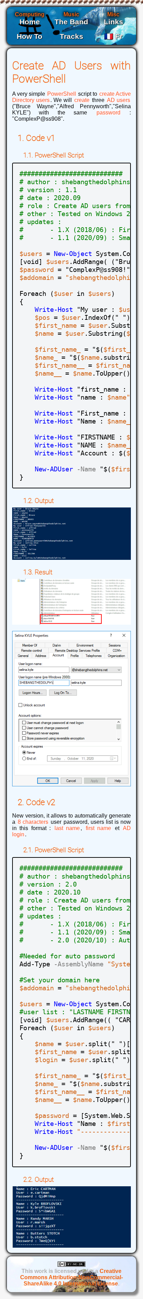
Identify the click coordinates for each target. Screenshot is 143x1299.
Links (113, 22)
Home (29, 22)
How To (29, 36)
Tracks (71, 36)
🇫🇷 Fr (113, 36)
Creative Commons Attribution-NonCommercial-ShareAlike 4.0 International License (71, 1277)
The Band (71, 22)
